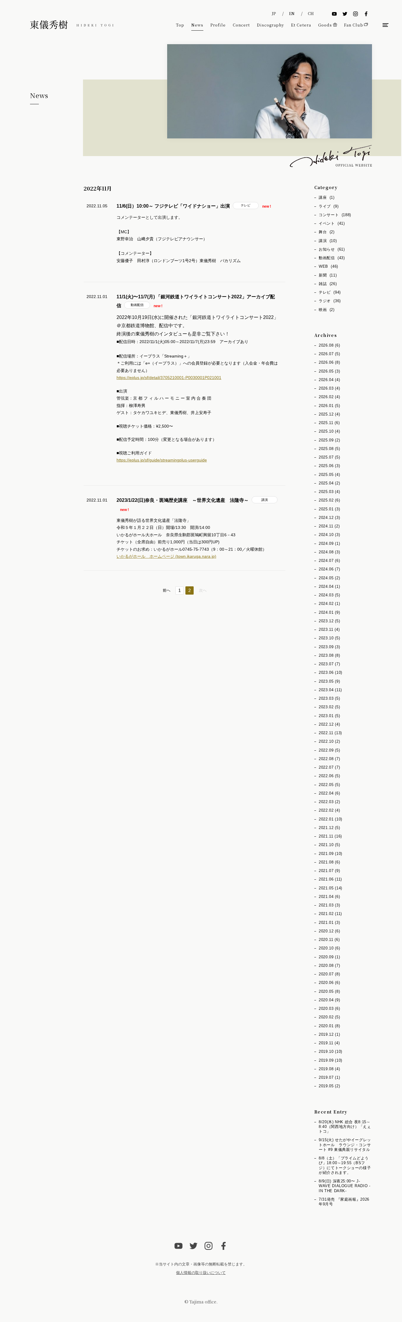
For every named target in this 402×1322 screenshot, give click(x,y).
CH (311, 13)
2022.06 (329, 776)
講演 (264, 500)
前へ (166, 590)
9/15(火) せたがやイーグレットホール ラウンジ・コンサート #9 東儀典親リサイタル (345, 1145)
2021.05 (330, 888)
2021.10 (329, 845)
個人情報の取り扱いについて (201, 1272)
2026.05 (329, 371)
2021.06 (330, 879)
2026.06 (329, 362)
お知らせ (332, 249)
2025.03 (329, 491)
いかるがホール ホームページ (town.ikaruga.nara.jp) (166, 556)
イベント (332, 223)
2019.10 (330, 1051)
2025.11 (329, 423)
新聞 (328, 275)
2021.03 (329, 905)
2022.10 (329, 741)
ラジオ (330, 301)
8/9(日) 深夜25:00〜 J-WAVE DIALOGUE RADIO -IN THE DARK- (345, 1186)
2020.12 (329, 931)
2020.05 (329, 991)
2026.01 (329, 405)
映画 (327, 309)
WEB (328, 266)
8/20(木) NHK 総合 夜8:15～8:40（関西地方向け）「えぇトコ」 (345, 1127)
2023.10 (329, 638)
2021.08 (329, 862)
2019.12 (329, 1034)
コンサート (335, 215)
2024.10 (329, 534)
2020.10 (329, 948)
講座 (327, 197)
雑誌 (328, 284)
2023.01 (329, 716)
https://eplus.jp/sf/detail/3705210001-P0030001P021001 (169, 377)
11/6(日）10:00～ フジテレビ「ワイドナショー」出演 (173, 206)
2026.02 (329, 397)
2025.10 (329, 431)
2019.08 (329, 1069)
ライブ (328, 206)
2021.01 (329, 922)
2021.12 (329, 827)
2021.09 (330, 853)
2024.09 (329, 543)
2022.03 (329, 802)
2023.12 (329, 621)
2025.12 (329, 414)
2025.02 (329, 500)
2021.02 (330, 913)
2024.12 (329, 517)
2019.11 (329, 1043)
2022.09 (329, 750)
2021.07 (329, 870)
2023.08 (329, 655)
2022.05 (329, 784)
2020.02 (329, 1017)
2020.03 (329, 1008)
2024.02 (329, 603)
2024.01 (329, 612)
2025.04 (329, 483)
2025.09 (329, 440)
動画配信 (137, 305)
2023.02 (329, 707)
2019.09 (330, 1060)
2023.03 (329, 698)
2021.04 (329, 896)
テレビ (245, 205)
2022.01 (330, 819)
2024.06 (329, 569)
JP (274, 13)
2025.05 (329, 474)
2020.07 (329, 974)
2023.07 (329, 664)
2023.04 (330, 690)
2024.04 (329, 586)
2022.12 (329, 724)
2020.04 (329, 1000)
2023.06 (330, 672)
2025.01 (329, 509)
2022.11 (330, 733)
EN (292, 13)
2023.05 (329, 681)
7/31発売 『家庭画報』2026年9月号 (344, 1201)
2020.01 (329, 1026)
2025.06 (329, 466)
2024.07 (329, 560)
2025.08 (329, 448)
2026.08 (329, 345)
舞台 (327, 232)
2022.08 (329, 759)
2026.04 (329, 380)
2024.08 (329, 552)
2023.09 (329, 647)
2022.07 (329, 767)
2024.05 (329, 578)
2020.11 (329, 939)
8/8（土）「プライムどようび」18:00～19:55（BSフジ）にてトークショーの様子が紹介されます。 (345, 1165)
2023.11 (329, 629)
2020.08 (329, 965)
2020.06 (329, 982)
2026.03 (329, 388)
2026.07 (329, 354)
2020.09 (329, 957)
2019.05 (329, 1086)
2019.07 (329, 1077)
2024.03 (329, 595)
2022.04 (329, 793)
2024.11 (329, 526)
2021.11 (330, 836)
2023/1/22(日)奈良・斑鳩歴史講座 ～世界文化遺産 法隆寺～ (183, 500)
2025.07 (329, 457)
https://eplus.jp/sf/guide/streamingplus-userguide (162, 460)
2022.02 (329, 810)
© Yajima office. (201, 1302)
